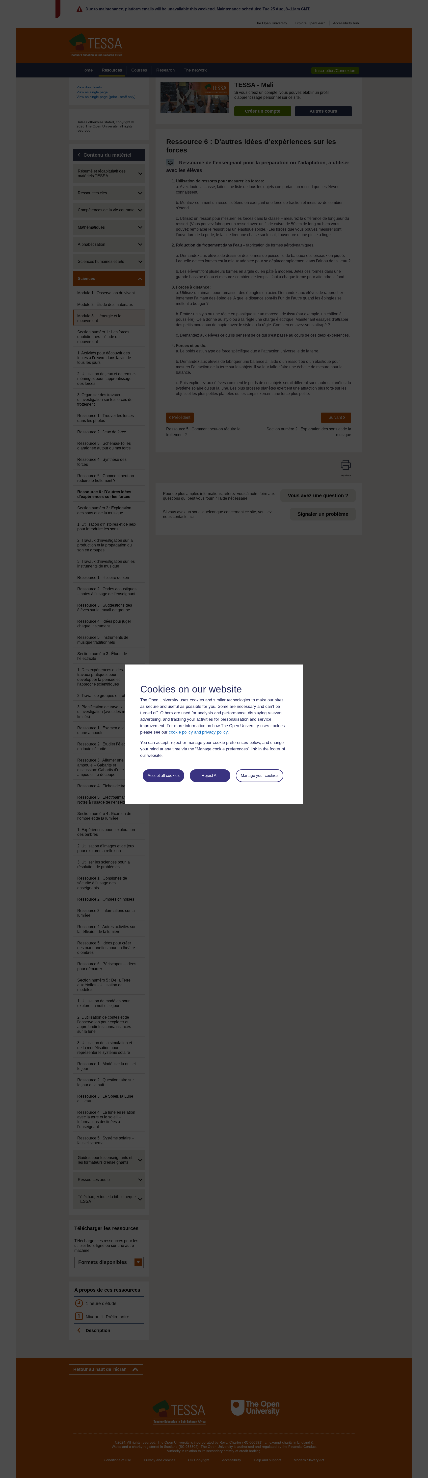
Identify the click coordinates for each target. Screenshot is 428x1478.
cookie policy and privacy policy (198, 732)
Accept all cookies (164, 775)
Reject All (210, 775)
